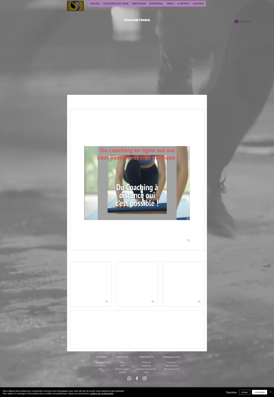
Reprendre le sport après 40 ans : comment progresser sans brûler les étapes (136, 268)
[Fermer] (270, 392)
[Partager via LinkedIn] (99, 231)
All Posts (74, 100)
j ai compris (259, 392)
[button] (200, 100)
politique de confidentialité (101, 393)
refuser (244, 392)
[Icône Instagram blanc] (144, 378)
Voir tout (199, 256)
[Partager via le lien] (106, 231)
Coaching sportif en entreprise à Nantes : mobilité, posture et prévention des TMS (181, 268)
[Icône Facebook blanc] (136, 378)
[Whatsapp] (129, 378)
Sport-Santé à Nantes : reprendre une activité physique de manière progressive (90, 268)
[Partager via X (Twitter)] (92, 231)
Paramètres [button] (231, 392)
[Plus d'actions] (188, 119)
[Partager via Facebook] (85, 231)
